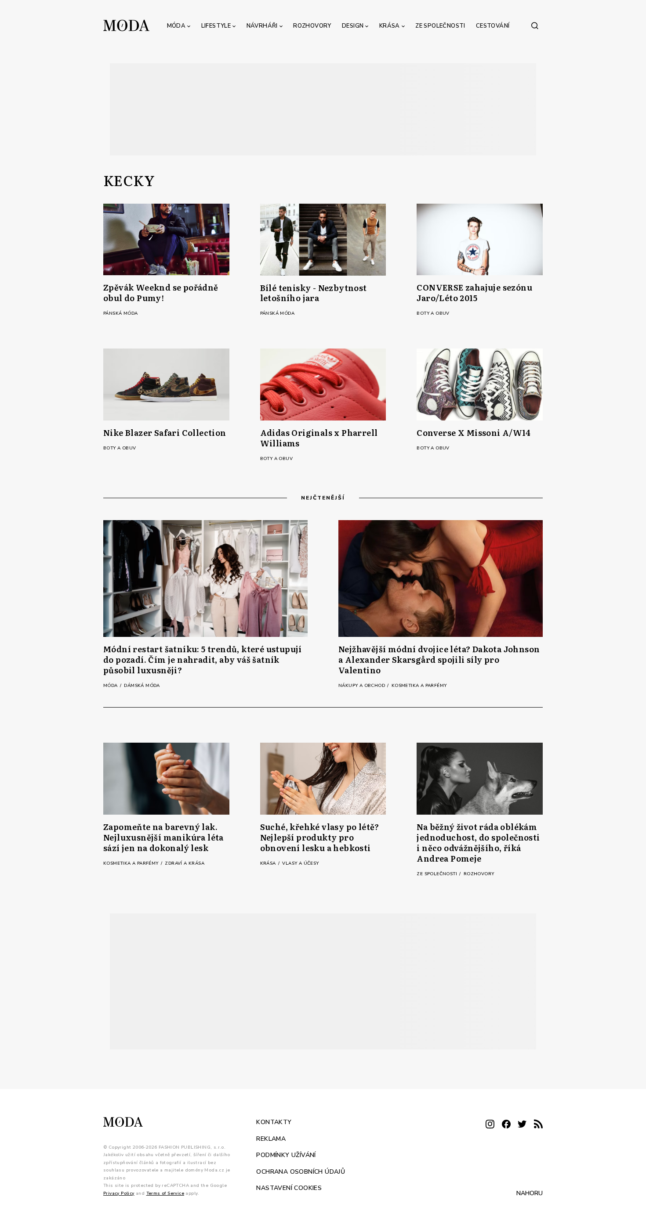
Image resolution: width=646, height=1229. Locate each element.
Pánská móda (120, 313)
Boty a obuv (433, 313)
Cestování (493, 26)
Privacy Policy (118, 1193)
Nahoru (529, 1193)
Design (352, 26)
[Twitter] (522, 1124)
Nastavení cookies (289, 1188)
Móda (176, 26)
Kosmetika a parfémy (419, 686)
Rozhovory (312, 26)
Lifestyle (216, 26)
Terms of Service (165, 1193)
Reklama (271, 1138)
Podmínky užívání (286, 1155)
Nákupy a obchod (362, 686)
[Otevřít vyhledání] (535, 25)
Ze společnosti (440, 26)
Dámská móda (142, 686)
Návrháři (262, 26)
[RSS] (538, 1124)
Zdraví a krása (184, 863)
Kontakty (273, 1122)
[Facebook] (506, 1124)
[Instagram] (490, 1124)
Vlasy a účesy (300, 863)
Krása (389, 26)
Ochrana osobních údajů (300, 1171)
